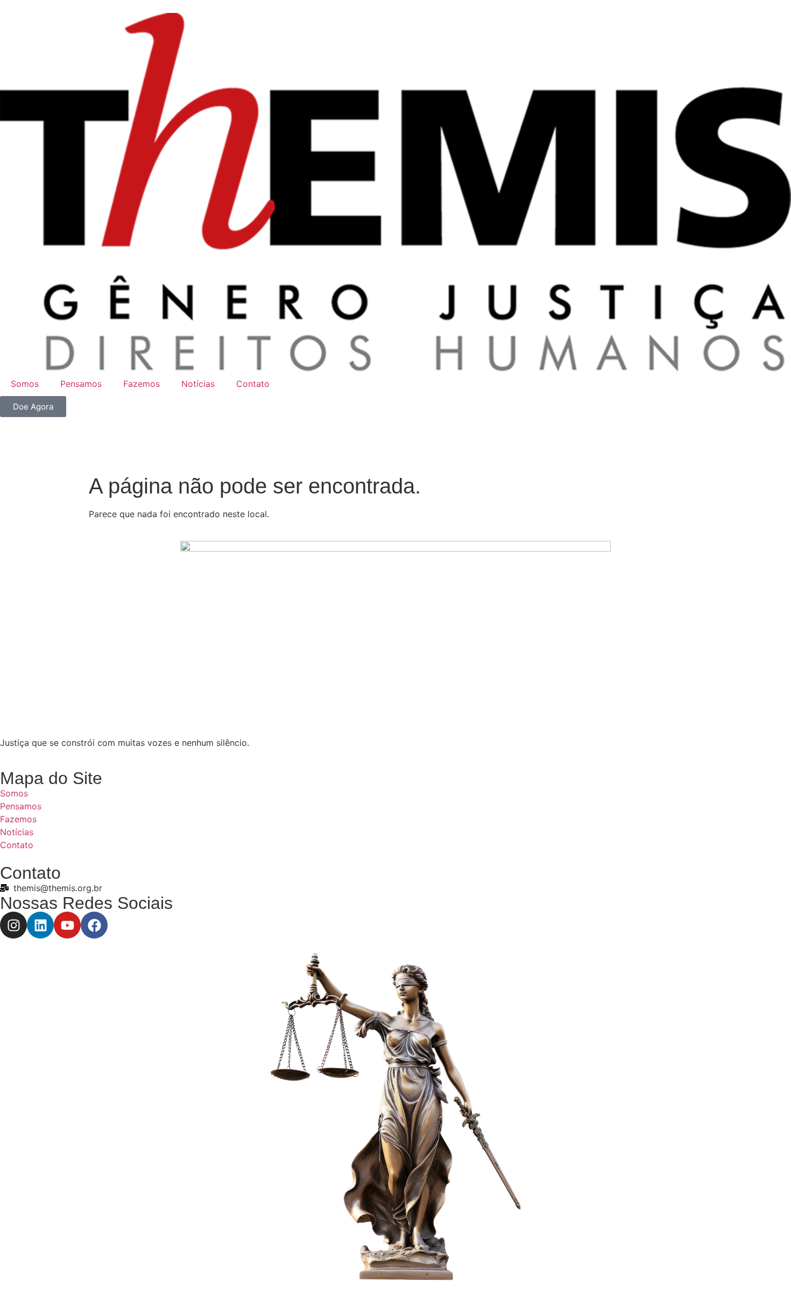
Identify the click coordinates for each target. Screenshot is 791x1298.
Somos (25, 383)
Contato (253, 383)
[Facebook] (94, 925)
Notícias (198, 383)
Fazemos (141, 383)
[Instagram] (13, 925)
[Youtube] (67, 925)
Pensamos (81, 383)
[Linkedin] (40, 925)
